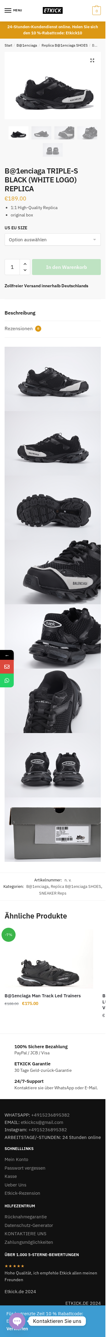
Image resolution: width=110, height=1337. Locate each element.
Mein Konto (16, 1159)
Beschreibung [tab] (20, 313)
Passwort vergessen (25, 1168)
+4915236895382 (50, 1115)
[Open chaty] (17, 1321)
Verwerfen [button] (17, 1328)
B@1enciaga (26, 45)
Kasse (11, 1176)
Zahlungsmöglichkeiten (29, 1242)
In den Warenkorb (66, 267)
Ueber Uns (15, 1185)
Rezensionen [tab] (22, 328)
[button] (92, 60)
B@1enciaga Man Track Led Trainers (43, 996)
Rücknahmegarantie (26, 1217)
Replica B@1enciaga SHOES (65, 45)
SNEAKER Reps (52, 893)
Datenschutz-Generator (29, 1225)
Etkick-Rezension (22, 1193)
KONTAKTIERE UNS (25, 1233)
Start (8, 45)
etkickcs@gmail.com (42, 1122)
